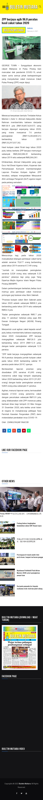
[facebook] (4, 430)
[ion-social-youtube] (26, 793)
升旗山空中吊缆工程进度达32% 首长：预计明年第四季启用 (29, 540)
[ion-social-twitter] (21, 793)
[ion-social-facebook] (17, 793)
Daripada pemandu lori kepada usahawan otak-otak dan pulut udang (29, 587)
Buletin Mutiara (25, 784)
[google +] (14, 430)
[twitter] (9, 430)
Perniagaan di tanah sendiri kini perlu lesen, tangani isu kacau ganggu (30, 555)
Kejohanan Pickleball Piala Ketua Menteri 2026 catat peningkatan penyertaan (28, 572)
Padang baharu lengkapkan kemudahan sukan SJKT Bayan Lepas (29, 524)
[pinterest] (23, 430)
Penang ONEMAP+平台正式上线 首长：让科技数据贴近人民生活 (20, 514)
